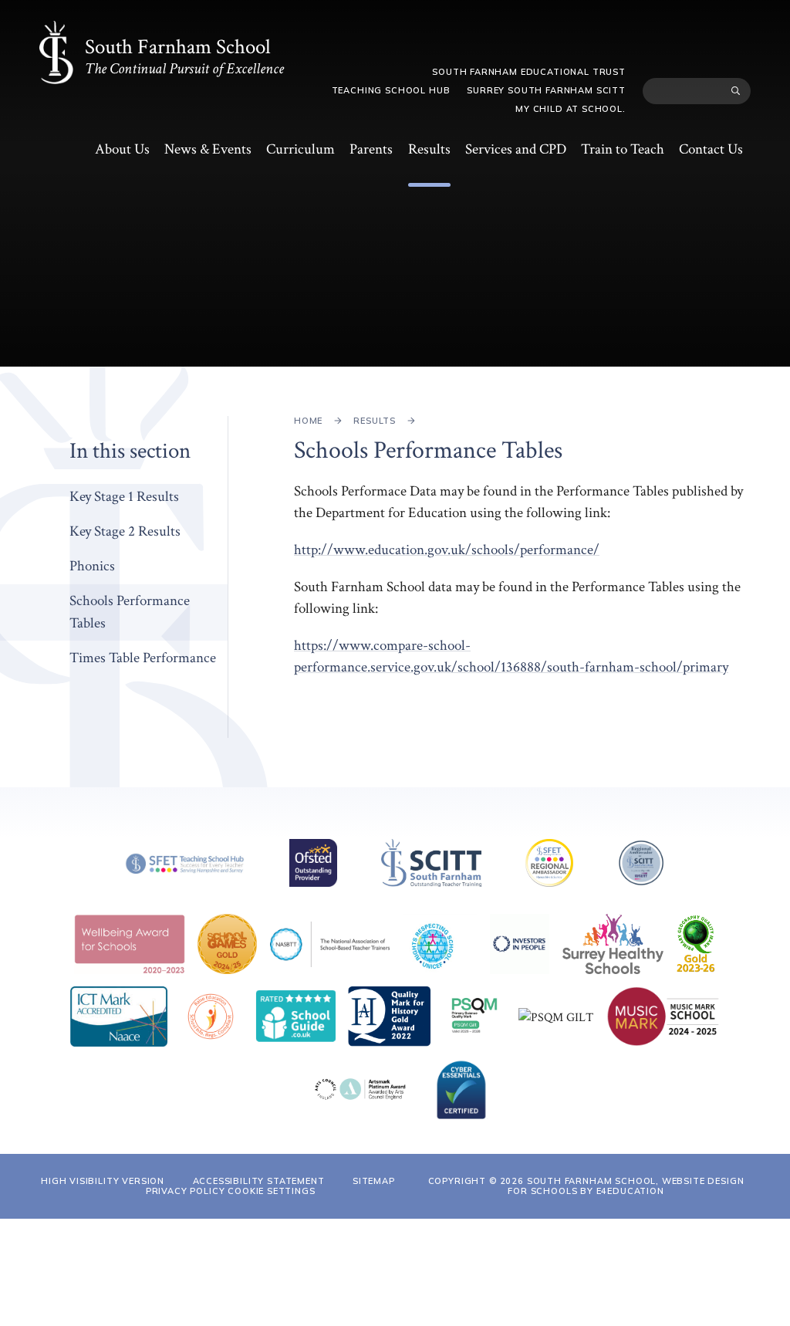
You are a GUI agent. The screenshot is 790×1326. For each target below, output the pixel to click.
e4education (630, 1191)
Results (374, 420)
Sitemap (374, 1180)
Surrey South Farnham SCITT (546, 90)
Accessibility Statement (259, 1180)
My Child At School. (570, 108)
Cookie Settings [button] (271, 1191)
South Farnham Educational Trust (529, 71)
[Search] (736, 91)
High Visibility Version (102, 1180)
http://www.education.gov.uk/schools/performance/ (446, 550)
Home (308, 420)
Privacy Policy (185, 1191)
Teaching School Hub (391, 90)
